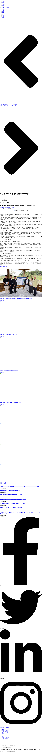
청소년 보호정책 (5, 732)
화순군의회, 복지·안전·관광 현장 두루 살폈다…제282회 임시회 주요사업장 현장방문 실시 (16, 298)
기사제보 (3, 734)
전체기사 (3, 1)
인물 (3, 10)
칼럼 (3, 11)
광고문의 (3, 733)
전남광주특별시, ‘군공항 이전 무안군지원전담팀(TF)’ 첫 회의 (11, 402)
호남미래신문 (3, 266)
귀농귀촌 (3, 12)
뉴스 (3, 9)
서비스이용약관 (5, 731)
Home (3, 729)
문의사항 (3, 2)
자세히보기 (2, 300)
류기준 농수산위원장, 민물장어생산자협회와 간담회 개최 (12, 503)
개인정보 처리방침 (5, 730)
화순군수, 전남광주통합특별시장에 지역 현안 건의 (9, 370)
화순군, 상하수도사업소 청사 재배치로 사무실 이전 (11, 507)
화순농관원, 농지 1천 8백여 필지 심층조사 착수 (8, 334)
